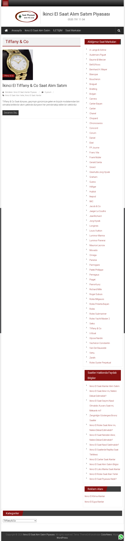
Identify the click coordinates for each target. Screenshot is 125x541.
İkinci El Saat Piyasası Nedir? (103, 479)
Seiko (92, 323)
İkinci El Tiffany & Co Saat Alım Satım (34, 85)
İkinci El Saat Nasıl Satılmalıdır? (104, 445)
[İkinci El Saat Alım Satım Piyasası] (6, 30)
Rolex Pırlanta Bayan (99, 304)
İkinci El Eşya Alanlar (94, 502)
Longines (93, 226)
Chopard (93, 118)
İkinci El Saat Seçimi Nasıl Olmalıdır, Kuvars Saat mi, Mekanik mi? (101, 406)
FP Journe (94, 147)
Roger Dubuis (95, 294)
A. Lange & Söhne (97, 50)
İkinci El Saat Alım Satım (37, 30)
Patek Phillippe (96, 270)
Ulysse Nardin (96, 338)
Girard (92, 167)
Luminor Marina (97, 235)
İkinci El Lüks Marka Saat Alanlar (104, 469)
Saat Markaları (73, 30)
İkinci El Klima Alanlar (95, 496)
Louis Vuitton (95, 231)
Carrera (93, 99)
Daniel (92, 138)
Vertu (92, 353)
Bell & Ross (94, 64)
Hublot (92, 191)
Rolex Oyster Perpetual (100, 362)
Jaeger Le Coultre (97, 211)
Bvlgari (92, 94)
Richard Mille (95, 289)
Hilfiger (92, 187)
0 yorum (47, 92)
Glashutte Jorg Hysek (99, 172)
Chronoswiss (96, 123)
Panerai (93, 260)
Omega (92, 255)
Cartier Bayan (95, 103)
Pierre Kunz (94, 284)
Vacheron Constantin (99, 343)
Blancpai (93, 74)
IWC (91, 201)
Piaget (92, 279)
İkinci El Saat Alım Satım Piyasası (76, 14)
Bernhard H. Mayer (98, 69)
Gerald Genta (95, 162)
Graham (93, 177)
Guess (92, 182)
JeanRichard (95, 216)
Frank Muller (95, 157)
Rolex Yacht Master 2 (99, 318)
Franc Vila (94, 152)
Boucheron (94, 79)
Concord (93, 128)
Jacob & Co (95, 206)
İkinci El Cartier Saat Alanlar (102, 459)
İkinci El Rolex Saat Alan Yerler (103, 474)
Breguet (93, 84)
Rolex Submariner (98, 314)
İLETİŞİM (57, 30)
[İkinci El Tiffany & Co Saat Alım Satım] (17, 64)
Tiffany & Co (8, 76)
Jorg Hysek (94, 221)
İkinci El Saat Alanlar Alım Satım (104, 386)
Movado (93, 250)
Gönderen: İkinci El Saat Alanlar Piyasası (21, 92)
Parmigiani (94, 265)
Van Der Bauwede (97, 348)
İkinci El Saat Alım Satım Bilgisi (103, 464)
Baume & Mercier (97, 59)
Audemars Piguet (97, 55)
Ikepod (92, 196)
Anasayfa (17, 30)
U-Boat (92, 333)
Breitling (93, 89)
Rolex (92, 309)
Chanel (92, 113)
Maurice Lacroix (97, 245)
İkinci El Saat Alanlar (33, 95)
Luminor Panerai (97, 240)
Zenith (92, 358)
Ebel (91, 143)
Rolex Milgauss (96, 299)
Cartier (92, 108)
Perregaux (94, 274)
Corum (92, 133)
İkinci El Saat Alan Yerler (14, 95)
